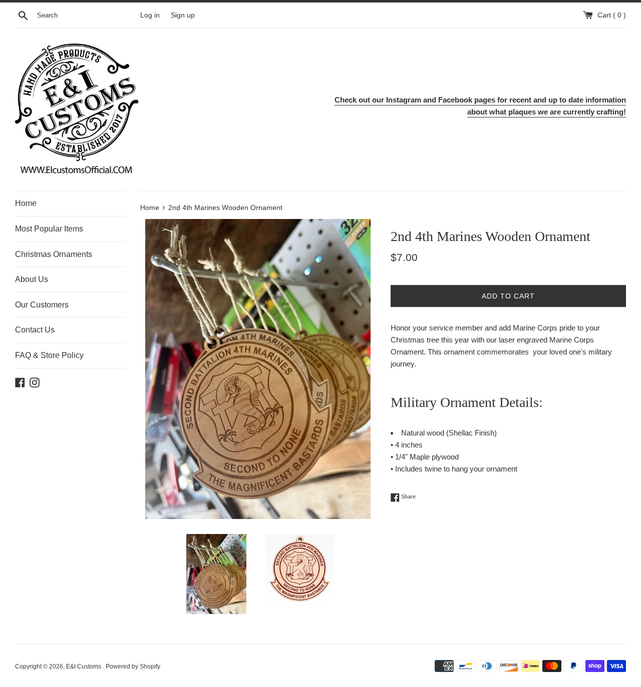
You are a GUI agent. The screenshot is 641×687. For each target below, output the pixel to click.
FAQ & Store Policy (49, 355)
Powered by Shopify (133, 666)
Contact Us (35, 330)
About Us (31, 279)
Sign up (183, 15)
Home (26, 203)
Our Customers (42, 304)
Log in (150, 15)
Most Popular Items (49, 228)
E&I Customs (84, 666)
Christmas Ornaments (53, 254)
